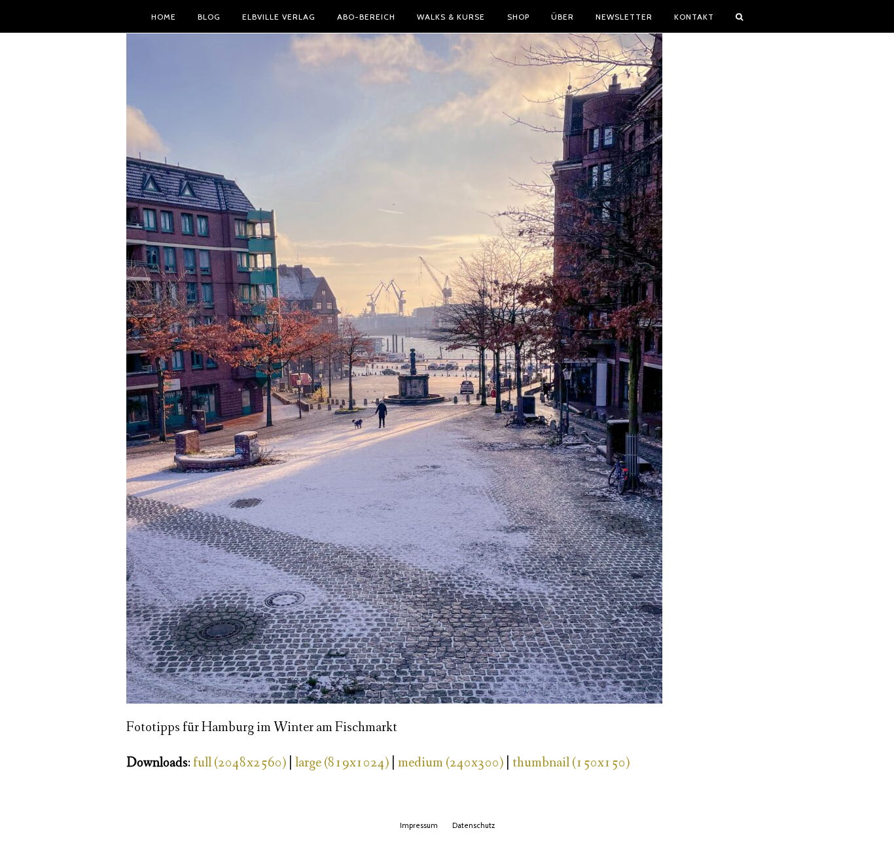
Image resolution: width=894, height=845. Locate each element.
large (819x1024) (342, 763)
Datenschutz (473, 825)
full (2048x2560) (239, 763)
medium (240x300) (450, 763)
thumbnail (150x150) (571, 763)
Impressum (419, 825)
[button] (739, 16)
